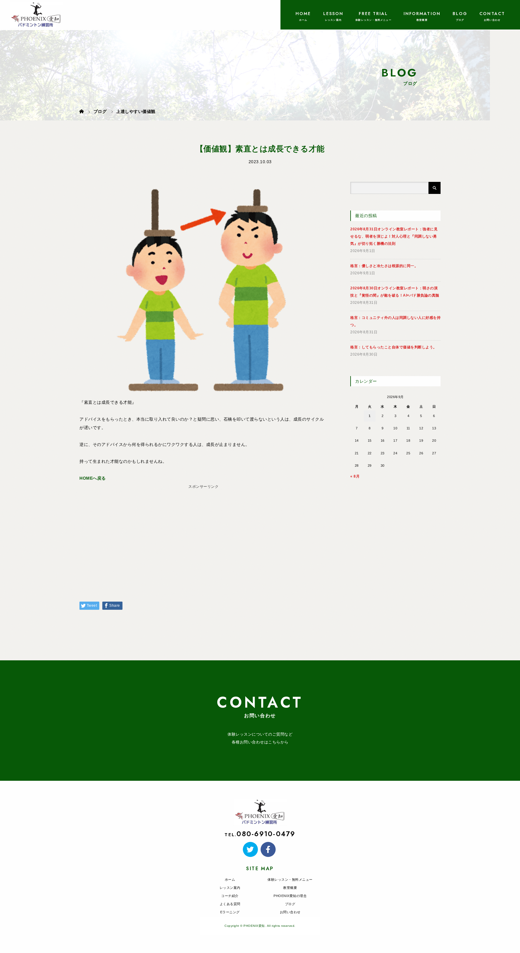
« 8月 (355, 476)
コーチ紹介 (230, 896)
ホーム (230, 879)
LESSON (333, 14)
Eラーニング (230, 912)
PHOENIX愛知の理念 (290, 896)
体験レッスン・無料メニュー (290, 879)
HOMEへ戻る (92, 478)
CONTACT (492, 14)
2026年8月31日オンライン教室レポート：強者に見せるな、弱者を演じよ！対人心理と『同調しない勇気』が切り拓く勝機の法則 (394, 236)
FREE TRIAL (373, 14)
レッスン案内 (230, 887)
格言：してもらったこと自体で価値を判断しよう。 (393, 347)
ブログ (290, 904)
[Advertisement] (203, 533)
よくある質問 (230, 904)
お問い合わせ (290, 912)
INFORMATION (422, 14)
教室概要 (290, 887)
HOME (303, 14)
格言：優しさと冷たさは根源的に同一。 (384, 266)
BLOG (460, 14)
